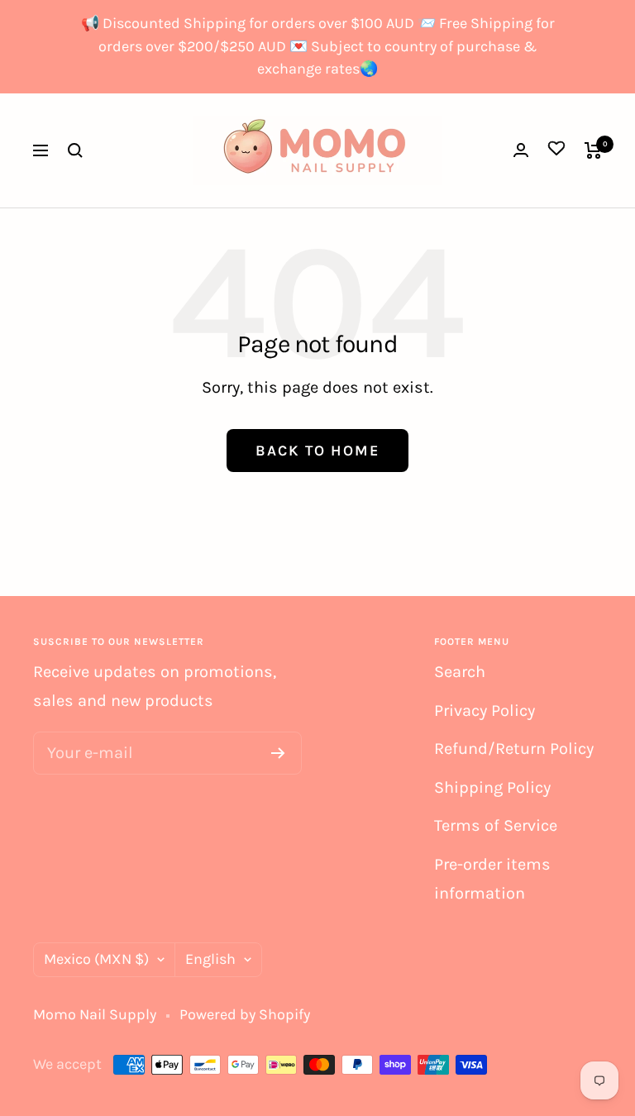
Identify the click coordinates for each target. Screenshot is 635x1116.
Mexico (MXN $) (96, 959)
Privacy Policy (484, 710)
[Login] (520, 150)
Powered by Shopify (244, 1014)
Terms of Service (495, 825)
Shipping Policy (492, 787)
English (210, 959)
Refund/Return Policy (514, 748)
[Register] (278, 753)
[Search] (75, 150)
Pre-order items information (492, 879)
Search (459, 671)
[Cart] (593, 150)
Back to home (317, 450)
